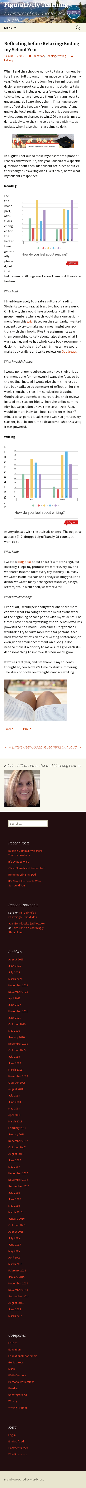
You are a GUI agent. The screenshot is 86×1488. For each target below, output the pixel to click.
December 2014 (18, 1283)
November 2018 (18, 1076)
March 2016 (15, 1212)
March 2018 (15, 1121)
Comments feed (18, 1448)
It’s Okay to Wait (18, 861)
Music (11, 1369)
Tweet (8, 729)
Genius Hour (15, 1362)
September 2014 (18, 1296)
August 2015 (16, 1231)
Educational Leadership (22, 1356)
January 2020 (16, 1037)
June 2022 (14, 1005)
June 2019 (14, 1063)
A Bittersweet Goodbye (25, 747)
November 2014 (18, 1290)
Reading (51, 56)
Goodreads (69, 351)
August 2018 (16, 1089)
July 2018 (14, 1095)
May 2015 (14, 1251)
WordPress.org (17, 1454)
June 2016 (14, 1199)
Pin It (27, 729)
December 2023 (18, 985)
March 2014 (15, 1316)
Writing (61, 56)
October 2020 (16, 1024)
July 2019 (14, 1056)
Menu (8, 28)
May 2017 (14, 1167)
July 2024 (14, 972)
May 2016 (14, 1205)
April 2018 (14, 1115)
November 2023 (18, 992)
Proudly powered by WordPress (24, 1479)
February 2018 (17, 1128)
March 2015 (15, 1264)
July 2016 (14, 1193)
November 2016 (18, 1180)
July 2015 (14, 1238)
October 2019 (16, 1050)
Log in (12, 1435)
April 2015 (14, 1257)
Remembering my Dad (22, 874)
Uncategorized (17, 1395)
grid (30, 321)
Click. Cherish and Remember (26, 868)
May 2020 (14, 1031)
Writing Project (17, 1408)
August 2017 (16, 1154)
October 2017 (16, 1147)
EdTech (12, 1343)
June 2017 (14, 1160)
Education (38, 56)
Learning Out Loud (64, 747)
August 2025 (16, 959)
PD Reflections (17, 1375)
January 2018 (16, 1134)
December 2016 (18, 1173)
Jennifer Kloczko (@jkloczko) (26, 923)
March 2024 (15, 979)
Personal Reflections (21, 1382)
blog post (24, 562)
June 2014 (14, 1309)
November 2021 (18, 1011)
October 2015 (16, 1225)
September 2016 (18, 1186)
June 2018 (14, 1102)
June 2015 (14, 1244)
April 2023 (14, 998)
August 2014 (16, 1303)
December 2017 (18, 1141)
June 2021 (14, 1018)
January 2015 (16, 1277)
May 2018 (14, 1108)
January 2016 (16, 1218)
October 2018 (16, 1082)
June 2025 (14, 966)
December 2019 (18, 1044)
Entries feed (16, 1441)
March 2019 (15, 1069)
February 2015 (17, 1270)
